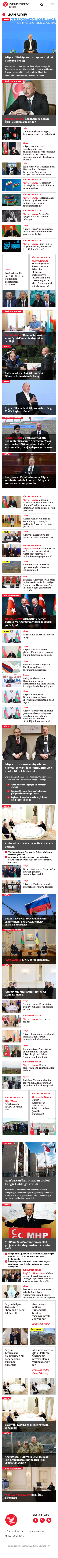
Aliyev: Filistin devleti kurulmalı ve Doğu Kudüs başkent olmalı (29, 410)
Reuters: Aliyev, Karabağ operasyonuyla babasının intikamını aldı (36, 567)
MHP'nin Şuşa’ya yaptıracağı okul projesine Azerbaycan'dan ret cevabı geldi (27, 1245)
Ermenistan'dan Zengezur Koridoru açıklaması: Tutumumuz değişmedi (36, 667)
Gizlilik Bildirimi (36, 1532)
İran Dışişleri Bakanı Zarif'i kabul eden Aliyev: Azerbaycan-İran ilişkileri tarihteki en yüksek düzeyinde (29, 1264)
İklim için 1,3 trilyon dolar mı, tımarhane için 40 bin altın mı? (37, 247)
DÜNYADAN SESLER (11, 596)
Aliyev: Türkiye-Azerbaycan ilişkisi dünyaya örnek (29, 59)
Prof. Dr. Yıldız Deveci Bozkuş (40, 1372)
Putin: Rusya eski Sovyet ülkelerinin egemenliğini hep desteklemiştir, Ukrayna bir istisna (26, 922)
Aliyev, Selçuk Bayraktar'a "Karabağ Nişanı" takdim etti (15, 1308)
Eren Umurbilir (41, 1324)
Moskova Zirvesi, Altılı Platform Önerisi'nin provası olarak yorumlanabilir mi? (42, 1357)
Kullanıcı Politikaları (15, 1536)
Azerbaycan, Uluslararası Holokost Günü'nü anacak (25, 993)
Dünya (25, 143)
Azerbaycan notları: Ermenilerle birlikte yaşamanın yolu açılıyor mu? (41, 1311)
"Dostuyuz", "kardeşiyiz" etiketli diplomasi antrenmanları (39, 186)
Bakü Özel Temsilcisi (24, 1496)
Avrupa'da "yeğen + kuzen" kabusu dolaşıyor (36, 217)
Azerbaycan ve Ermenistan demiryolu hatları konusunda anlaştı (38, 1007)
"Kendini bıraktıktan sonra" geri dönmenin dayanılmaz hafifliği (25, 338)
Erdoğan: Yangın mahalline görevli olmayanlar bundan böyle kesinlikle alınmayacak (38, 1083)
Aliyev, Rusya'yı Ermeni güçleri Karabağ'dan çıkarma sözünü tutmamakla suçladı (38, 652)
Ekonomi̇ (8, 1143)
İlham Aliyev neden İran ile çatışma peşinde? (27, 121)
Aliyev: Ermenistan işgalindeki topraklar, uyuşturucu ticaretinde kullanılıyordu (39, 1037)
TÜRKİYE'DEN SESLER (13, 81)
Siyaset (26, 675)
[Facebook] (35, 1520)
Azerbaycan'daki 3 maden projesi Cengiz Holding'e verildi (27, 1182)
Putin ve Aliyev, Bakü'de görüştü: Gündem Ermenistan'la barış (24, 375)
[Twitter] (42, 1520)
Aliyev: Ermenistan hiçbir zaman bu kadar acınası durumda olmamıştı (14, 1357)
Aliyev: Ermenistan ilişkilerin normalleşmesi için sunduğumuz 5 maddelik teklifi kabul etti (28, 768)
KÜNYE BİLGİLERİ (14, 1532)
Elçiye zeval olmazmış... (27, 960)
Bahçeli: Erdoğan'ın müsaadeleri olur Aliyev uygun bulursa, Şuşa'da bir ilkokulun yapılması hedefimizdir (31, 1256)
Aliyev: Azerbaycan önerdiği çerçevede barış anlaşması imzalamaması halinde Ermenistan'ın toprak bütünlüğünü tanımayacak (38, 716)
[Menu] (52, 5)
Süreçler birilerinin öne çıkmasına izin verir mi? (39, 1068)
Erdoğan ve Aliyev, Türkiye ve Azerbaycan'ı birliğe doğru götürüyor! (28, 622)
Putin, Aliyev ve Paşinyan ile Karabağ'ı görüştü (28, 786)
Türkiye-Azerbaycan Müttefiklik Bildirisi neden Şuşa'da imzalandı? (42, 1105)
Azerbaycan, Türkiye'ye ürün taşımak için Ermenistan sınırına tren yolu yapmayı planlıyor (26, 1460)
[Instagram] (48, 1520)
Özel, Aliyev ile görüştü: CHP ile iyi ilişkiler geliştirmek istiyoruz (14, 279)
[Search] (42, 5)
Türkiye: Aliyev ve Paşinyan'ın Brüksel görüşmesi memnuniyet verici (29, 792)
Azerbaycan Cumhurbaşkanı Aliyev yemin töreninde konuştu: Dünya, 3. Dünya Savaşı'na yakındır (27, 480)
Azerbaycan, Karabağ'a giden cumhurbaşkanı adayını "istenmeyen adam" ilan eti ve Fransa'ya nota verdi (30, 860)
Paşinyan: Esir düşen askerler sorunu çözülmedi (26, 1426)
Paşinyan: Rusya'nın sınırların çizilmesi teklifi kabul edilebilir (29, 798)
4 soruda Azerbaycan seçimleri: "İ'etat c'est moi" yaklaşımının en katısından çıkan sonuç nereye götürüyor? (39, 505)
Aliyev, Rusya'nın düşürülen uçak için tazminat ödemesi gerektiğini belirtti (38, 232)
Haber (6, 20)
